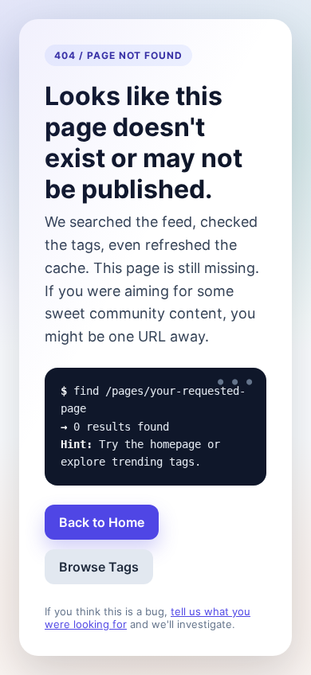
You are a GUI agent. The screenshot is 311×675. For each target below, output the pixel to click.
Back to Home (101, 522)
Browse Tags (99, 567)
